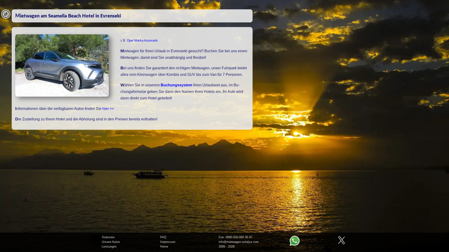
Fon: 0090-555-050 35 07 (235, 237)
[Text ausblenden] (6, 17)
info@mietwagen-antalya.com (239, 242)
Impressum (167, 242)
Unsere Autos (111, 242)
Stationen (108, 237)
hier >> (108, 109)
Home (164, 246)
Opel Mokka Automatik (142, 40)
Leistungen (109, 246)
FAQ (163, 237)
